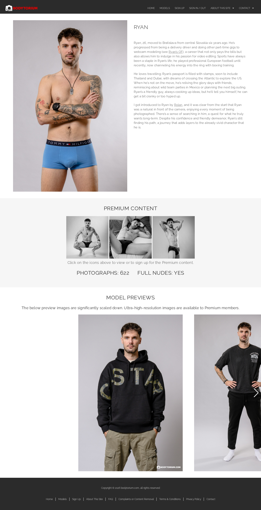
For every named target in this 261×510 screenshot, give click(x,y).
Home (151, 8)
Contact (244, 8)
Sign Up (179, 8)
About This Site (220, 8)
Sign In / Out (197, 8)
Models (165, 8)
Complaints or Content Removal (136, 499)
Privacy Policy (193, 499)
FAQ (110, 499)
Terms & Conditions (170, 499)
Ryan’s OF (176, 52)
